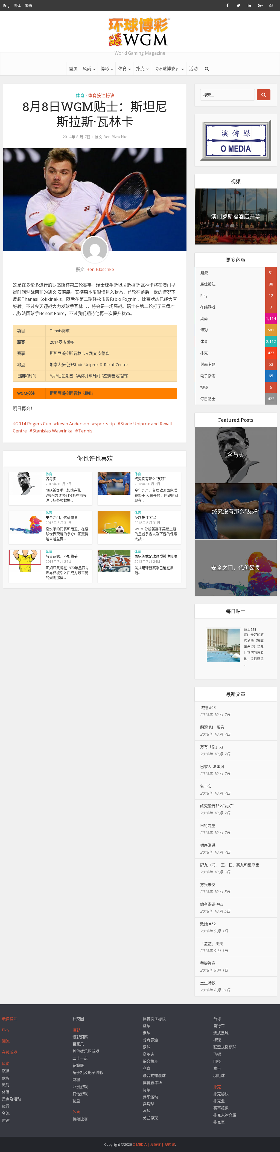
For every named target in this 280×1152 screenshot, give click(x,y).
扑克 (140, 68)
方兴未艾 (207, 884)
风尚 (87, 68)
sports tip (105, 424)
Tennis (85, 431)
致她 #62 (208, 923)
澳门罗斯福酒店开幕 (235, 216)
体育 (122, 68)
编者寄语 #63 (211, 904)
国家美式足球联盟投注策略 (156, 556)
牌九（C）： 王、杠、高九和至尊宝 (229, 864)
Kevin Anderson (73, 424)
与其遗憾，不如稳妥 (62, 556)
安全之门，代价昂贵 (62, 517)
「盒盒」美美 (211, 943)
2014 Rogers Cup (33, 424)
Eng (6, 5)
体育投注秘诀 (101, 95)
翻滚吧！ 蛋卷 (212, 727)
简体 (17, 5)
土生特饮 (207, 982)
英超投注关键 (145, 517)
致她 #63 (208, 707)
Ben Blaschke (115, 136)
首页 (73, 68)
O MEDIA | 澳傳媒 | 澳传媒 (154, 1144)
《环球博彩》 (167, 68)
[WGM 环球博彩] (140, 31)
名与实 (51, 478)
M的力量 (207, 825)
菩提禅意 (207, 963)
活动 (193, 68)
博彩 (104, 68)
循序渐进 (207, 845)
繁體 (28, 5)
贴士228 (250, 629)
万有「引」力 (211, 746)
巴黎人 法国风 (212, 766)
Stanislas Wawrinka (52, 431)
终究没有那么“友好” (150, 478)
